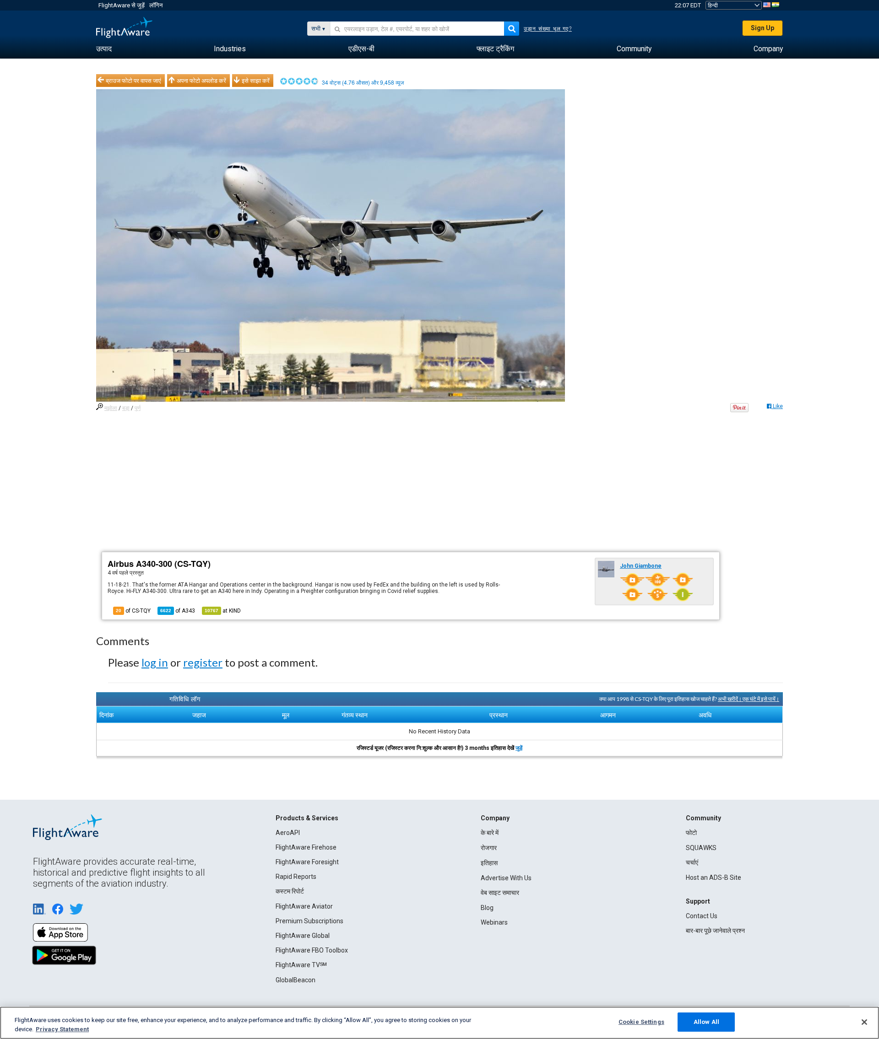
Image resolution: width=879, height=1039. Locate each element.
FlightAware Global (303, 935)
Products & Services (307, 818)
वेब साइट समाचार (500, 892)
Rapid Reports (296, 876)
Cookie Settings (641, 1021)
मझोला (110, 408)
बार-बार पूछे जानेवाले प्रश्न (715, 930)
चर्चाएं (692, 862)
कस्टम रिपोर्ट (290, 891)
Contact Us (701, 916)
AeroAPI (288, 832)
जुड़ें (518, 748)
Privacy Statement (62, 1029)
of (177, 611)
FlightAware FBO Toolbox (312, 950)
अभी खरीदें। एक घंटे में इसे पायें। (748, 698)
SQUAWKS (701, 847)
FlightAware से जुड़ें (121, 5)
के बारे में (490, 832)
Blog (487, 907)
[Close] (864, 1022)
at (223, 611)
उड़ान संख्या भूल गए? (548, 29)
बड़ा (126, 408)
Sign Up (762, 28)
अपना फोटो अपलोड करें (201, 80)
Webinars (494, 922)
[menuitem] (104, 49)
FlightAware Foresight (307, 862)
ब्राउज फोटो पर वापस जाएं (133, 80)
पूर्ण (138, 408)
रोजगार (489, 847)
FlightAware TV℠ (301, 965)
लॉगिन (156, 5)
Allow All (706, 1021)
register (202, 662)
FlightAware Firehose (306, 847)
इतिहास (489, 863)
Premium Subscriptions (309, 921)
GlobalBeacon (295, 980)
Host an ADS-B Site (713, 877)
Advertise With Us (506, 878)
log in (154, 662)
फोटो (691, 832)
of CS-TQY (133, 611)
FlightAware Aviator (304, 906)
